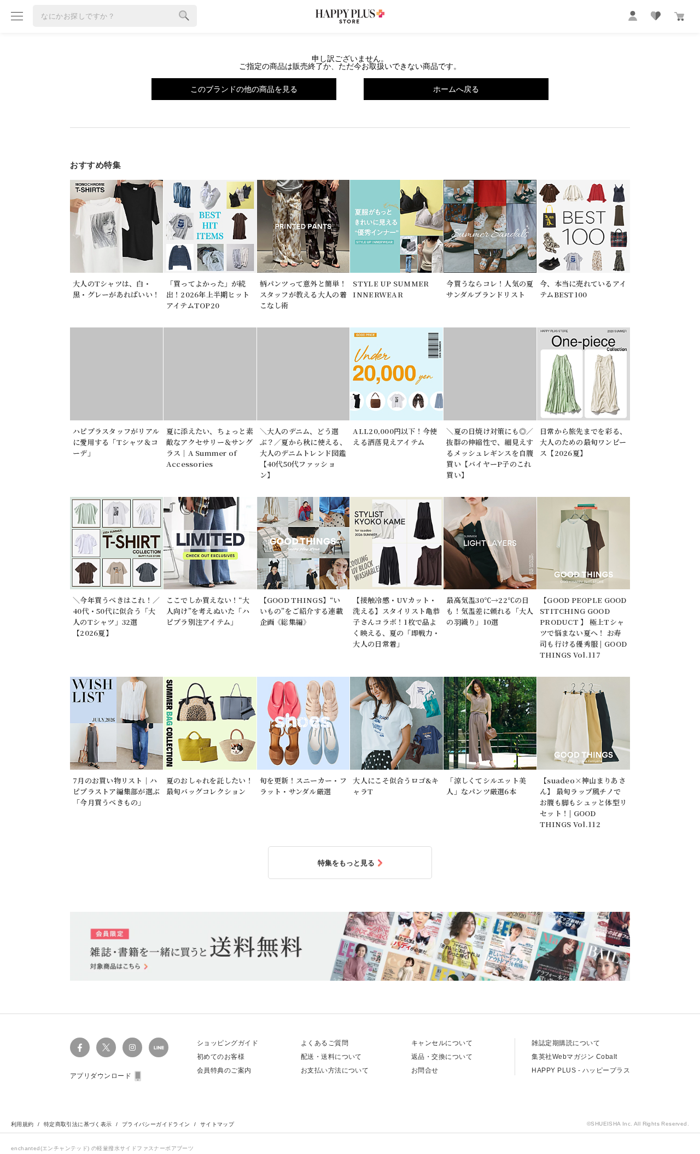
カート (679, 16)
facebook (80, 1047)
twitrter (106, 1047)
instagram (132, 1047)
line (158, 1047)
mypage (633, 16)
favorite (656, 16)
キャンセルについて (441, 1043)
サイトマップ (217, 1124)
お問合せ (425, 1070)
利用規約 (22, 1124)
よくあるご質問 (324, 1043)
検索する (184, 16)
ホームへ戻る (456, 89)
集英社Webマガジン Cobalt (574, 1057)
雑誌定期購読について (566, 1043)
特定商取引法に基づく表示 (78, 1124)
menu (17, 16)
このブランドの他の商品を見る (244, 89)
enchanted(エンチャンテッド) (51, 1148)
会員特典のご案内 (224, 1070)
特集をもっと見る (346, 863)
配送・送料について (331, 1057)
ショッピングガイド (227, 1043)
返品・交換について (441, 1057)
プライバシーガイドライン (156, 1124)
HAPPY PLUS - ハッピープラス (581, 1070)
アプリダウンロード (100, 1076)
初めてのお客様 (220, 1057)
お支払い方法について (335, 1070)
